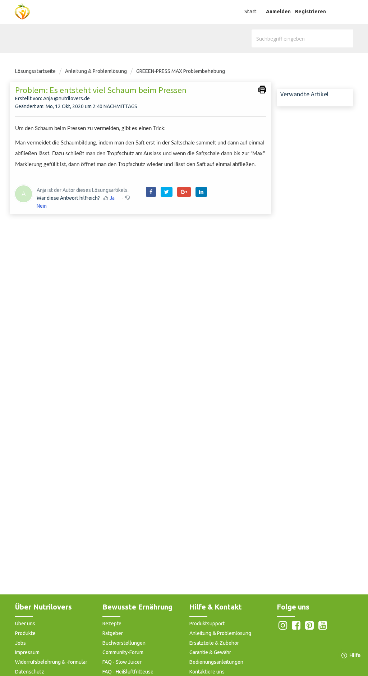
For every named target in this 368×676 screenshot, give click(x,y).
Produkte (25, 633)
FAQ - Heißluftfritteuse (127, 672)
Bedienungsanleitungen (216, 662)
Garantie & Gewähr (210, 652)
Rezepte (111, 623)
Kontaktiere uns (207, 672)
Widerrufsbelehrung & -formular (51, 662)
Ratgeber (112, 633)
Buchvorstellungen (124, 643)
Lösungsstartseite (36, 71)
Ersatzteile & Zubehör (214, 643)
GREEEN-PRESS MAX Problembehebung (180, 71)
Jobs (20, 643)
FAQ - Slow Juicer (122, 662)
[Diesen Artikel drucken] (262, 89)
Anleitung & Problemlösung (96, 71)
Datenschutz (29, 672)
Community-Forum (122, 652)
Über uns (25, 623)
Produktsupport (207, 623)
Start (250, 11)
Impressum (27, 652)
